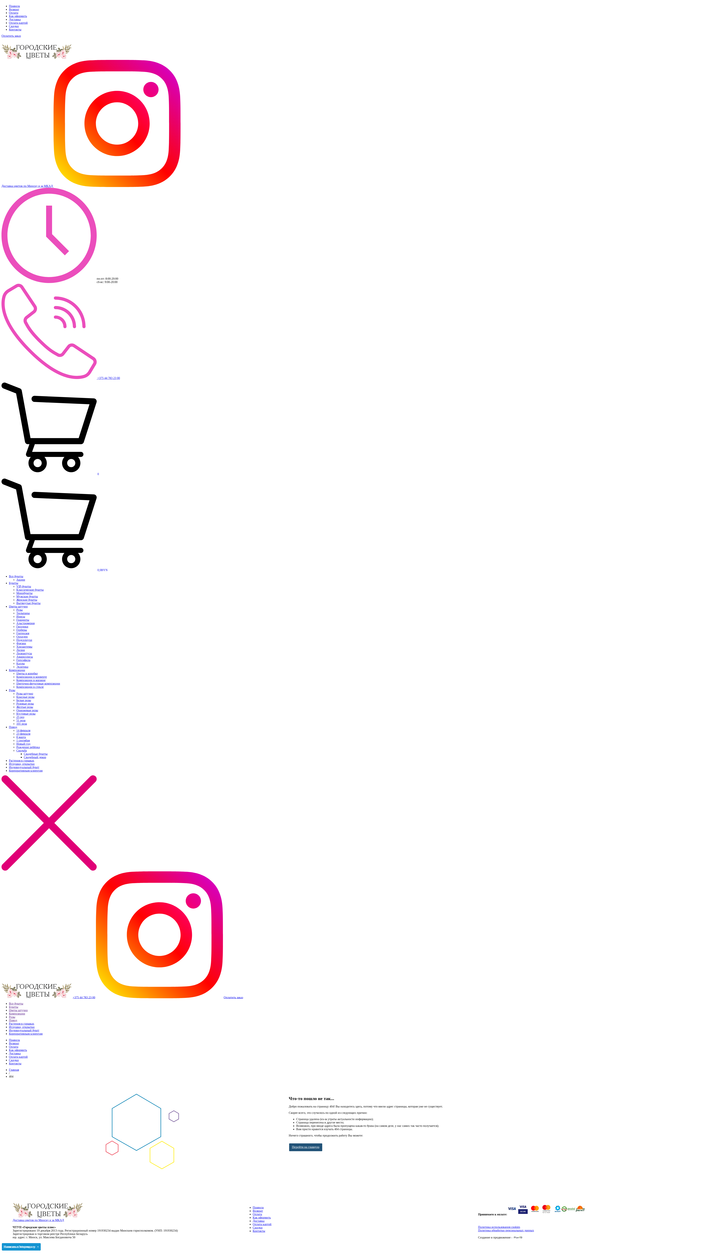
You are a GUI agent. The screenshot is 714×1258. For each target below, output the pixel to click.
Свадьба (21, 750)
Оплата (13, 12)
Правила (14, 6)
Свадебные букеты (36, 753)
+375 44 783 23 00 (108, 378)
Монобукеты (24, 593)
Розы (19, 609)
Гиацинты (22, 619)
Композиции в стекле (30, 686)
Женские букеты (26, 599)
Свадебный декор (35, 757)
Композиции (17, 670)
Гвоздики (22, 626)
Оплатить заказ (11, 35)
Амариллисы (24, 656)
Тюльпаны (23, 613)
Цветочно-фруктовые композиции (38, 683)
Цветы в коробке (27, 673)
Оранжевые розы (27, 710)
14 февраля (23, 730)
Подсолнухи (24, 640)
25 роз (20, 717)
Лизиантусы (24, 653)
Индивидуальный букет (24, 767)
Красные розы (25, 696)
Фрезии (21, 643)
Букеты (13, 583)
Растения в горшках (21, 760)
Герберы (21, 630)
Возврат (14, 9)
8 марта (21, 737)
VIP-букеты (23, 586)
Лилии (20, 650)
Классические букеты (30, 589)
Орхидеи (22, 636)
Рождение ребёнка (28, 747)
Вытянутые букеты (28, 603)
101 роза (21, 723)
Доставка (15, 19)
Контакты (15, 29)
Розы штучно (24, 693)
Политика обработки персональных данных (506, 1230)
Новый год (23, 743)
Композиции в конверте (31, 676)
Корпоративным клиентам (26, 770)
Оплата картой (18, 22)
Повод (13, 727)
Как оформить (18, 16)
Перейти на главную (305, 1147)
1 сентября (23, 740)
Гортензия (22, 633)
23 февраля (23, 733)
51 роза (20, 720)
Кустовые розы (26, 713)
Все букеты (16, 576)
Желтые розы (24, 707)
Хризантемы (24, 646)
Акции (20, 579)
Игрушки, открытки (22, 763)
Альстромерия (25, 623)
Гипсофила (23, 660)
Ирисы (20, 616)
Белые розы (23, 700)
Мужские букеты (27, 596)
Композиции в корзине (31, 680)
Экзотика (22, 666)
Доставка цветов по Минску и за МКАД (38, 1220)
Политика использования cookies (499, 1227)
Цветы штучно (18, 606)
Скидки (14, 26)
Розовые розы (25, 703)
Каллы (20, 663)
